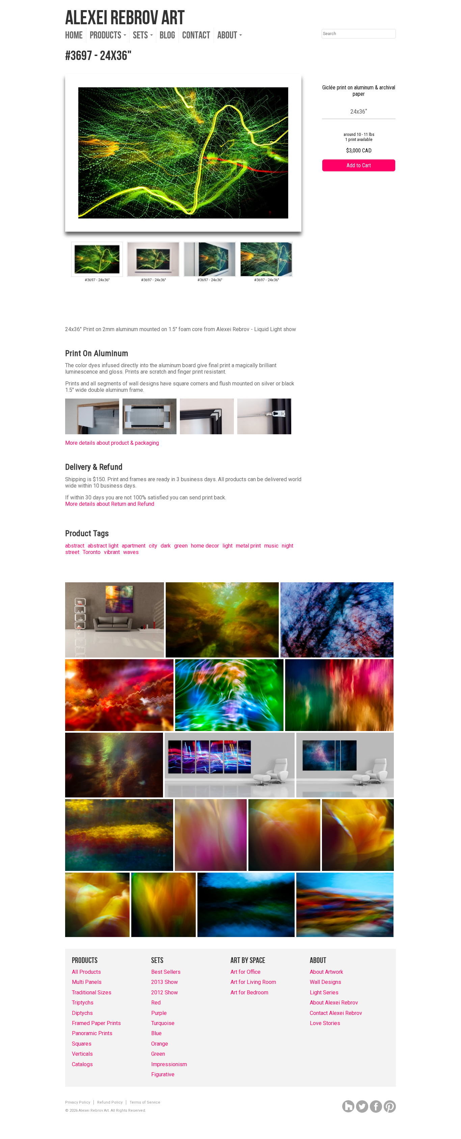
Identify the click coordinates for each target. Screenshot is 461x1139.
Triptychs (82, 1002)
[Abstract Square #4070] (211, 835)
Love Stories (325, 1023)
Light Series (324, 992)
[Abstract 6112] (339, 695)
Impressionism (169, 1064)
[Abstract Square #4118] (97, 905)
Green (158, 1054)
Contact (196, 35)
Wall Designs (325, 982)
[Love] (114, 620)
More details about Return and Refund (109, 504)
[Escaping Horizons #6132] (119, 695)
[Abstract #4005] (246, 905)
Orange (159, 1044)
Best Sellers (166, 972)
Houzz (348, 1106)
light (227, 546)
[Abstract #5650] (345, 905)
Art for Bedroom (249, 992)
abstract (74, 546)
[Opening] (337, 620)
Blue (156, 1033)
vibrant (112, 552)
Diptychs (82, 1013)
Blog (167, 35)
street (72, 552)
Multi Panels (87, 982)
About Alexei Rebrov (334, 1002)
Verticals (82, 1054)
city (153, 546)
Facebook (376, 1106)
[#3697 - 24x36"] (97, 259)
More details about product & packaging (112, 443)
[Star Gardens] (114, 765)
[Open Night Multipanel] (230, 765)
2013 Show (164, 982)
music (271, 546)
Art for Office (246, 972)
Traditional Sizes (91, 992)
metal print (248, 546)
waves (131, 552)
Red (156, 1002)
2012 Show (164, 992)
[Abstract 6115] (229, 695)
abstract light (103, 546)
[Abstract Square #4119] (163, 905)
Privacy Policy (77, 1102)
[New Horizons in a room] (345, 765)
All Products (86, 972)
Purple (159, 1013)
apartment (133, 546)
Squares (81, 1044)
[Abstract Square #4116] (284, 835)
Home (74, 35)
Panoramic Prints (92, 1033)
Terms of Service (145, 1102)
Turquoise (162, 1023)
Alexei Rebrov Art (125, 18)
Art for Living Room (253, 982)
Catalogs (82, 1064)
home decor (205, 546)
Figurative (162, 1074)
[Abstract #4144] (119, 835)
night (287, 546)
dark (166, 546)
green (181, 546)
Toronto (92, 552)
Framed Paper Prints (96, 1023)
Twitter (362, 1106)
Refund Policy (110, 1102)
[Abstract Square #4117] (358, 835)
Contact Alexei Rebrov (336, 1013)
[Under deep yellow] (222, 620)
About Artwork (326, 972)
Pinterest (390, 1106)
